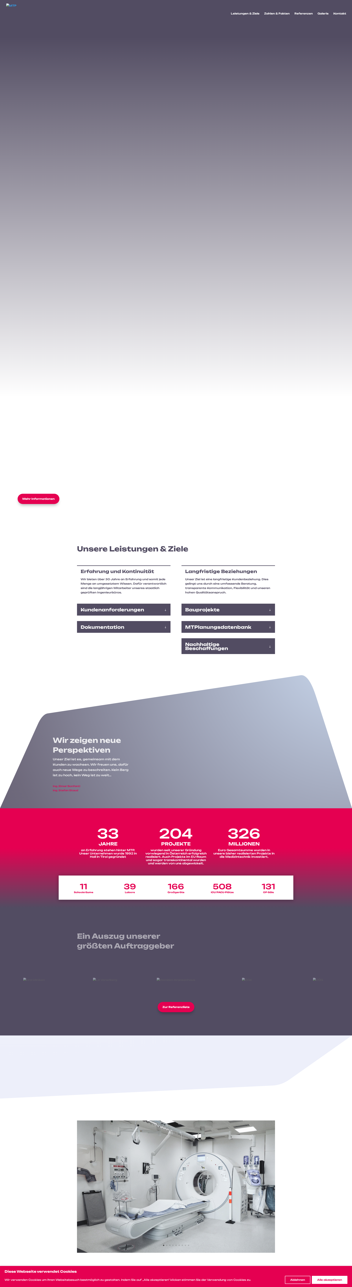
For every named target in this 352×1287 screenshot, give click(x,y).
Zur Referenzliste (176, 1007)
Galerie (323, 13)
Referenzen (303, 13)
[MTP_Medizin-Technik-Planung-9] (176, 1251)
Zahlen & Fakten (277, 13)
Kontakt (339, 13)
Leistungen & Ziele (245, 13)
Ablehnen (297, 1279)
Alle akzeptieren (329, 1279)
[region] (176, 1276)
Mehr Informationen (38, 498)
